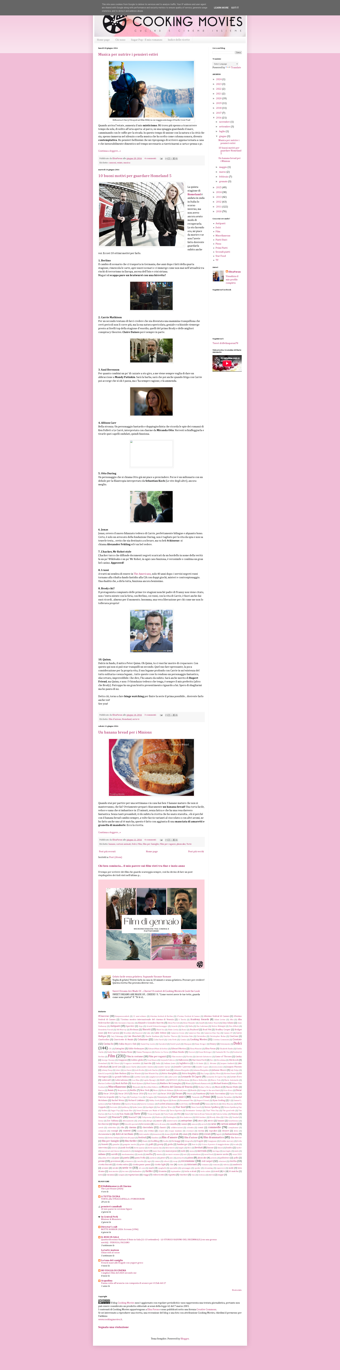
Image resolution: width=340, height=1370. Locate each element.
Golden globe (137, 1060)
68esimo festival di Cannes (216, 1016)
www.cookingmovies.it (110, 1319)
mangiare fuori (141, 1151)
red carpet (207, 1161)
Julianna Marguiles (182, 1070)
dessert (225, 1131)
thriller (149, 1171)
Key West (216, 1073)
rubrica (226, 1165)
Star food (181, 1107)
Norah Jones (182, 1090)
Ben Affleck (234, 1026)
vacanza (110, 1175)
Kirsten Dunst (230, 1073)
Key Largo (205, 1073)
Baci (183, 1026)
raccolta (140, 1161)
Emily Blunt (112, 1052)
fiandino (155, 1138)
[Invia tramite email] (166, 158)
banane (112, 844)
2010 (219, 211)
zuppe (221, 1175)
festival (142, 1137)
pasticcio (153, 1158)
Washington (171, 1117)
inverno (114, 1148)
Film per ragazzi (168, 844)
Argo (141, 1026)
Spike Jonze (137, 1107)
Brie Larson (113, 1033)
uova (100, 1175)
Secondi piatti (223, 252)
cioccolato (148, 1127)
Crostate (237, 1039)
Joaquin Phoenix (234, 1067)
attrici (210, 1121)
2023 (219, 84)
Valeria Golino (222, 1114)
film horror (236, 1138)
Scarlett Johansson (166, 1104)
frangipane (212, 1141)
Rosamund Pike (186, 1100)
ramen (157, 1161)
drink (175, 1134)
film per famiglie (151, 844)
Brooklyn (127, 1033)
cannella (173, 1124)
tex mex (125, 1171)
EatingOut (119, 1049)
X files (226, 1117)
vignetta (172, 1175)
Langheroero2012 (156, 1077)
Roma (174, 1100)
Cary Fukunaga (117, 1036)
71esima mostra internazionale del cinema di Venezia (147, 1019)
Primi (206, 1096)
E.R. (110, 1049)
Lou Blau (135, 1080)
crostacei (190, 1131)
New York (144, 1090)
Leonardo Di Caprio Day (216, 1077)
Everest (191, 1052)
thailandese (137, 1171)
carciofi (204, 1124)
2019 (219, 103)
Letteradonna (121, 1080)
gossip (160, 1144)
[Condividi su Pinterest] (176, 158)
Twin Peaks (168, 1114)
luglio (222, 131)
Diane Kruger (200, 1044)
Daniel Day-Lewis (148, 1044)
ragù (149, 1161)
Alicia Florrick (174, 1023)
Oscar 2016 (138, 1094)
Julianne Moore (219, 1070)
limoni (220, 1148)
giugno (223, 136)
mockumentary (128, 1154)
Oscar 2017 (152, 1094)
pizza (190, 1158)
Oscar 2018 (166, 1094)
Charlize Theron (170, 1036)
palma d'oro (106, 1158)
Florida (189, 1057)
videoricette (158, 1175)
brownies (145, 1124)
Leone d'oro (236, 1077)
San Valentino (114, 1104)
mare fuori (157, 1151)
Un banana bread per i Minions (125, 732)
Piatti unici (178, 1096)
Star (158, 1107)
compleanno (233, 1128)
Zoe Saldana (112, 1121)
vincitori (183, 1175)
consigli (114, 1131)
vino (193, 1175)
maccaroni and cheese (110, 1151)
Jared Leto (117, 1067)
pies (171, 1158)
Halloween (183, 1060)
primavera (128, 1161)
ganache (115, 1144)
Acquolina (106, 1281)
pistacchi (180, 1158)
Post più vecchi (196, 851)
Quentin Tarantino (224, 1097)
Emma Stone (126, 1052)
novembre (224, 122)
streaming (208, 1168)
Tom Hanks (124, 1114)
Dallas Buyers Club (127, 1044)
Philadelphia (162, 1097)
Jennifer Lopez (202, 1067)
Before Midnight (218, 1026)
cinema (132, 1127)
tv (224, 1171)
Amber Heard (213, 1023)
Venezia (234, 1114)
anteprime (186, 1121)
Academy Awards (199, 1019)
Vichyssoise (147, 1117)
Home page (103, 40)
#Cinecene (103, 1016)
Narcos (101, 1090)
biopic (115, 1124)
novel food (208, 1154)
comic (201, 1127)
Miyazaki (136, 1087)
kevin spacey (139, 1148)
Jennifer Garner (164, 1067)
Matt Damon (151, 1083)
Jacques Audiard (227, 1063)
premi (101, 1161)
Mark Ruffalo (121, 1083)
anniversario (172, 1121)
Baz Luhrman (202, 1026)
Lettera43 (106, 1080)
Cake (148, 1033)
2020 (219, 98)
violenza (201, 1175)
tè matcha (233, 1171)
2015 (219, 187)
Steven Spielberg (212, 1107)
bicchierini (103, 1124)
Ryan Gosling (219, 1100)
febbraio (224, 177)
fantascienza (231, 1134)
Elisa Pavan (210, 1049)
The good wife (228, 1111)
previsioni (115, 1161)
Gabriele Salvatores (204, 1057)
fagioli (218, 1134)
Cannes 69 (228, 1033)
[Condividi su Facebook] (174, 158)
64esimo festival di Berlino (161, 1016)
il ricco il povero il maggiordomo (215, 1144)
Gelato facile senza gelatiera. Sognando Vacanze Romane (141, 977)
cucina (201, 1131)
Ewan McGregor (205, 1052)
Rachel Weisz (118, 1100)
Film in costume (134, 1056)
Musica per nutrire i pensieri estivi (128, 55)
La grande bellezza (121, 1077)
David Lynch (175, 1044)
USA (179, 1114)
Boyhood (194, 1030)
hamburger (182, 1144)
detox (236, 1131)
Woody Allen (215, 1117)
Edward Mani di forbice (158, 1049)
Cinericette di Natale (123, 1039)
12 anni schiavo (139, 1016)
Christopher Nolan (218, 1036)
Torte (189, 844)
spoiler (197, 1168)
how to (195, 1144)
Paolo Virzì (234, 1094)
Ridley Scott (154, 1100)
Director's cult (109, 1227)
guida (170, 1144)
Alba (231, 1020)
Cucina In (108, 1044)
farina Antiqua (114, 1138)
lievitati (199, 1147)
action (140, 1121)
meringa (215, 1151)
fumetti (104, 1144)
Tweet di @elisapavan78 (225, 343)
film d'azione (115, 719)
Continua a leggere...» (109, 151)
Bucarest (139, 1033)
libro (189, 1148)
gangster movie (129, 1144)
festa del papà (129, 1138)
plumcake (181, 844)
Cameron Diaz (194, 1033)
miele (236, 1151)
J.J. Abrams (211, 1063)
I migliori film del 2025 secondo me (118, 1273)
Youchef (235, 1117)
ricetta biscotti (105, 1164)
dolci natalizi (144, 1134)
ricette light (160, 1164)
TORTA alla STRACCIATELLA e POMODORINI (123, 1199)
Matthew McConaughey (171, 1083)
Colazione (143, 1039)
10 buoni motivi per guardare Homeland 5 (135, 176)
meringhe (227, 1151)
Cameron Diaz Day (212, 1033)
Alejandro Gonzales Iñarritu (151, 1023)
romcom (216, 1165)
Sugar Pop (115, 1111)
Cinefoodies (103, 1039)
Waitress (159, 1117)
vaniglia (121, 1175)
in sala (236, 1144)
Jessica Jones (217, 1067)
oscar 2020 (237, 1154)
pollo (236, 1158)
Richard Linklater (136, 1100)
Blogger (185, 1339)
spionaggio (186, 1168)
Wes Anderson (186, 1117)
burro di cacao (160, 1124)
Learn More (221, 7)
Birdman (134, 1030)
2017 (219, 113)
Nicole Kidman (167, 1090)
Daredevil (163, 1044)
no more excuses (173, 1154)
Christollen (201, 1036)
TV (217, 260)
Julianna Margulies (201, 1070)
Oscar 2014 (108, 1094)
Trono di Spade (153, 1114)
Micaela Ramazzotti (202, 1083)
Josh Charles (153, 1070)
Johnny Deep (107, 1070)
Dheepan (187, 1044)
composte (102, 1131)
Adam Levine (220, 1020)
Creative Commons (206, 1309)
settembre (225, 127)
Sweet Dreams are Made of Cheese (151, 1111)
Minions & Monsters (111, 1219)
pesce (163, 1158)
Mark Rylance (137, 1083)
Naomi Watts (232, 1087)
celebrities (112, 1128)
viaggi (146, 1175)
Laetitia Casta (139, 1077)
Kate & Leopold (104, 1073)
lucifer (239, 1148)
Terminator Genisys (194, 1111)
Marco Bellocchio (200, 1080)
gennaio (223, 181)
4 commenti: (150, 158)
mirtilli (114, 1154)
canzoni (112, 163)
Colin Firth (172, 1040)
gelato (142, 1144)
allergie (149, 1121)
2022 (219, 89)
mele (183, 1151)
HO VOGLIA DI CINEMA (113, 1270)
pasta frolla (140, 1158)
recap (175, 1161)
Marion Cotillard (105, 1083)
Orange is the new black (210, 1090)
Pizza (218, 244)
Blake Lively (173, 1030)
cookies (140, 1131)
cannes (184, 1124)
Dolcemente (225, 1044)
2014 (219, 192)
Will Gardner (200, 1117)
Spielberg (125, 1107)
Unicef (187, 1114)
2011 (219, 207)
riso (171, 1164)
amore (159, 1121)
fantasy (101, 1138)
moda (140, 1154)
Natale (111, 1090)
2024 (219, 79)
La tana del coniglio (112, 1260)
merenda (202, 1151)
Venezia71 (103, 1117)
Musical (218, 1087)
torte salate (205, 1171)
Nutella (194, 1090)
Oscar (239, 1090)
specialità (174, 1168)
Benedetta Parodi (105, 1030)
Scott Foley (183, 1104)
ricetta (233, 1161)
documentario (105, 1134)
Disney (213, 1044)
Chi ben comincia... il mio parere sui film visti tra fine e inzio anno (141, 866)
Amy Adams (228, 1023)
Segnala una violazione (113, 1327)
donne (167, 1134)
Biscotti (147, 1029)
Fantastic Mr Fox (223, 1052)
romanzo (205, 1165)
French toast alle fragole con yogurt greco (122, 1263)
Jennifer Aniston (147, 1067)
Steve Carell (196, 1107)
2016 (219, 118)
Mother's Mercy (205, 1087)
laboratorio (170, 1148)
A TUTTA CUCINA (110, 1196)
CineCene (234, 1036)
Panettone (200, 1094)
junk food (125, 1148)
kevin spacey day (155, 1148)
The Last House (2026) (112, 1189)
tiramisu (163, 1171)
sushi (231, 1168)
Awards (174, 1026)
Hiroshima (221, 1060)
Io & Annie (198, 1063)
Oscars (178, 1093)
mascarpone (171, 1151)
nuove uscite (222, 1154)
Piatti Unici (221, 240)
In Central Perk (109, 1217)
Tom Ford (112, 1114)
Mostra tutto (237, 1290)
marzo (222, 172)
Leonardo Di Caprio (191, 1077)
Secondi (196, 1104)
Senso (207, 1104)
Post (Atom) (115, 857)
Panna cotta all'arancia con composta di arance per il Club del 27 (133, 1283)
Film (140, 844)
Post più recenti (107, 851)
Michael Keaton (221, 1083)
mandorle (127, 1151)
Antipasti (220, 223)
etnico (195, 1134)
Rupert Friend (203, 1100)
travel (216, 1171)
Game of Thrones (223, 1056)
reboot (166, 1161)
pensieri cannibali (111, 1206)
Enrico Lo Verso (162, 1052)
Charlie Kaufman (152, 1036)
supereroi (220, 1168)
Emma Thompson (143, 1052)
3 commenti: (150, 715)
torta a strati (190, 1171)
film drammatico (213, 1137)
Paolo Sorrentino (217, 1094)
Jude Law (165, 1070)
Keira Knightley (189, 1073)
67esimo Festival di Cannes (188, 1016)
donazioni (157, 1134)
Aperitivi (130, 1026)
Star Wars (168, 1107)
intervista (102, 1148)
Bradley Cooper (222, 1030)
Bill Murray (121, 1030)
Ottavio (190, 1094)
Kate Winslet (135, 1073)
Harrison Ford (199, 1060)
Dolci (134, 844)
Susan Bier (128, 1111)
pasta (126, 1158)
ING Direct (115, 1063)
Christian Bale (187, 1036)
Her (211, 1060)
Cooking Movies (198, 1039)
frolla (239, 1141)
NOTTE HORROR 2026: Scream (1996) (119, 1229)
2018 (219, 108)
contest (127, 1131)
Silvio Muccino (228, 1104)
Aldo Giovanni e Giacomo (124, 1023)
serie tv (135, 719)
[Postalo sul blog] (169, 158)
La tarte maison (110, 1250)
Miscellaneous (223, 236)
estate (119, 163)
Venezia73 (133, 1117)
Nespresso (122, 1090)
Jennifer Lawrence (183, 1067)
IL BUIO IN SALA (110, 1237)
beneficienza (233, 1121)
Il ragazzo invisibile (131, 1063)
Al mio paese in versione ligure (116, 1209)
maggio (223, 167)
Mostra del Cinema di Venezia (177, 1087)
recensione (188, 1161)
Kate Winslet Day (151, 1073)
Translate (236, 67)
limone (210, 1148)
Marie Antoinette (231, 1080)
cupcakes (213, 1131)
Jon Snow (127, 1070)
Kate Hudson (120, 1073)
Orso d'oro (227, 1090)
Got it (235, 7)
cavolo (101, 1128)
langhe (181, 1148)
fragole (199, 1141)
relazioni (222, 1161)
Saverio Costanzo (147, 1104)
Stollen (104, 1111)
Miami (188, 1083)
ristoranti (192, 1164)
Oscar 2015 (123, 1094)
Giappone (122, 1060)
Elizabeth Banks (226, 1049)
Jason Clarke (131, 1067)
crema (151, 1131)
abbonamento (128, 1121)
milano (101, 1154)
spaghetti (162, 1168)
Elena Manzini (196, 1049)
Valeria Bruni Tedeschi (203, 1114)
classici (162, 1127)
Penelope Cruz (136, 1097)
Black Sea (160, 1030)
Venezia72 (117, 1117)
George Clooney (108, 1060)
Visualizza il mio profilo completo (232, 279)
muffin (149, 1154)
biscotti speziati (131, 1124)
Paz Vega (122, 1097)
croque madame (175, 1131)
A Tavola (182, 1020)
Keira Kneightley (170, 1073)
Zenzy (100, 1121)
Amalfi (201, 1023)
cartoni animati (123, 844)
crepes (161, 1131)
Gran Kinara (152, 1060)
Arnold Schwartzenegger (156, 1026)
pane (117, 1158)
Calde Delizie (160, 1033)
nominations (195, 1154)
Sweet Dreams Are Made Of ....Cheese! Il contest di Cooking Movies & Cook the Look (156, 991)
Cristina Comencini (221, 1040)
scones (105, 1168)
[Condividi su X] (171, 158)
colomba (190, 1128)
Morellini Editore (151, 1087)
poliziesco (225, 1158)
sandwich (237, 1164)
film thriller (131, 1141)
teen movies (114, 1171)
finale (145, 1141)
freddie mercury (227, 1141)
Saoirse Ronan (131, 1104)
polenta (213, 1158)
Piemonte (196, 1097)
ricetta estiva (122, 1164)
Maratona (185, 1080)
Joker (118, 1070)
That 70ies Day (212, 1111)
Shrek (215, 1104)
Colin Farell (159, 1040)
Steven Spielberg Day (233, 1107)
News (155, 1090)
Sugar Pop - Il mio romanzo (146, 40)
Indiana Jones (170, 1063)
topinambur (176, 1171)
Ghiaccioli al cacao (110, 1253)
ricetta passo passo (141, 1164)
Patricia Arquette (106, 1097)
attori (200, 1121)
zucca (211, 1175)
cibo (122, 1127)
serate (115, 1168)
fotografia (189, 1141)
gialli (150, 1144)
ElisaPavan (234, 272)
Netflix (133, 1090)
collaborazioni (177, 1128)
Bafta (190, 1026)
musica (126, 163)
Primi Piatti (222, 248)
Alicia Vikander (189, 1023)
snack (151, 1168)
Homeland (126, 719)
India (158, 1063)
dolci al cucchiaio (124, 1134)
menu (191, 1151)
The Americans (142, 574)
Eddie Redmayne (136, 1049)
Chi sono (120, 40)
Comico (183, 1040)
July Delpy (234, 1070)
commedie (214, 1127)
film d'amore (169, 1137)
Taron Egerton (176, 1111)
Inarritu (148, 1063)
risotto (180, 1165)
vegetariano (133, 1175)
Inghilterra (184, 1063)
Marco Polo (216, 1080)
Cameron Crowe (178, 1033)
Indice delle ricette (179, 40)
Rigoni (165, 1100)
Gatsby (238, 1056)
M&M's (163, 1080)
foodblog (155, 1141)
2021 (219, 94)
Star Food (221, 256)
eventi (207, 1134)
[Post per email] (161, 158)
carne (213, 1124)
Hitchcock (233, 1060)
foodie (165, 1141)
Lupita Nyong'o (149, 1080)
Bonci (184, 1030)
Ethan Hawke (178, 1052)
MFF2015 (173, 1080)
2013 (219, 197)
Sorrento (113, 1107)
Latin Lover (172, 1077)
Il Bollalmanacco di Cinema (116, 1186)
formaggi (176, 1141)
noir (185, 1154)
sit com (142, 1168)
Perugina (149, 1097)
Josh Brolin (139, 1070)
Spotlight (149, 1107)
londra (229, 1148)
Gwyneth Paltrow (168, 1060)
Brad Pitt (207, 1030)
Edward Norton (178, 1049)
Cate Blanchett (134, 1036)
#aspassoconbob (122, 1016)
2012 (219, 202)
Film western (177, 1057)
